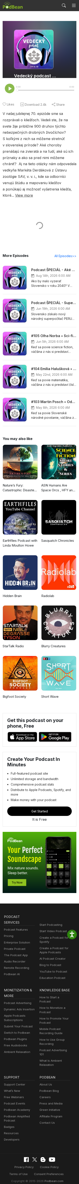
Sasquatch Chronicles (57, 540)
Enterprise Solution (17, 942)
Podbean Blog (49, 1090)
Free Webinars (14, 1097)
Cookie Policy (49, 1167)
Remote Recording (16, 967)
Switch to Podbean (17, 1032)
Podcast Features (16, 929)
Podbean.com (54, 1181)
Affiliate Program (51, 1116)
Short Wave (50, 696)
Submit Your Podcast (18, 1026)
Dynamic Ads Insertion (19, 1009)
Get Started (39, 811)
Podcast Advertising (17, 1003)
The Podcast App (16, 955)
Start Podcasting (51, 924)
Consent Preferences (49, 1174)
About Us (46, 1084)
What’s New (12, 1090)
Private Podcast (14, 948)
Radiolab (47, 596)
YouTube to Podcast (53, 971)
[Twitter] (34, 1159)
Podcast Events (14, 1103)
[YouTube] (52, 1159)
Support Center (14, 1084)
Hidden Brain (12, 596)
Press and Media (51, 1103)
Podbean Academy (17, 1109)
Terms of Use (18, 1174)
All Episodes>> (65, 256)
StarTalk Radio (13, 646)
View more (24, 195)
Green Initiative (50, 1109)
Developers (12, 1139)
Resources (11, 1133)
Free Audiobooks (15, 1045)
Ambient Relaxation (17, 1052)
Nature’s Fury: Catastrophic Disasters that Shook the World (20, 488)
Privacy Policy (24, 1167)
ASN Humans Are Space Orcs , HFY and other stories (58, 488)
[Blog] (43, 1159)
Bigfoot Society (14, 696)
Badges (9, 1127)
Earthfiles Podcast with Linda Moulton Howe (20, 543)
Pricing (8, 936)
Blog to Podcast (50, 965)
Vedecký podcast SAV (35, 75)
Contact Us (47, 1122)
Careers (45, 1097)
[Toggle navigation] (73, 5)
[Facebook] (26, 1159)
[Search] (63, 5)
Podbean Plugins (15, 1039)
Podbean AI (12, 974)
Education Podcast (52, 978)
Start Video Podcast (53, 931)
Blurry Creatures (53, 646)
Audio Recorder (14, 961)
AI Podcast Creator (53, 958)
